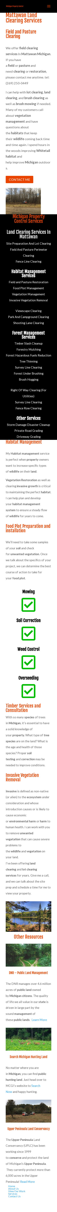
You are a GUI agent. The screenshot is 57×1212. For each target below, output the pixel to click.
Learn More (39, 1020)
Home (11, 1186)
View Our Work (16, 1191)
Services (12, 1193)
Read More (27, 1181)
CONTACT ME (19, 179)
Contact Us (14, 1196)
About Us (13, 1188)
